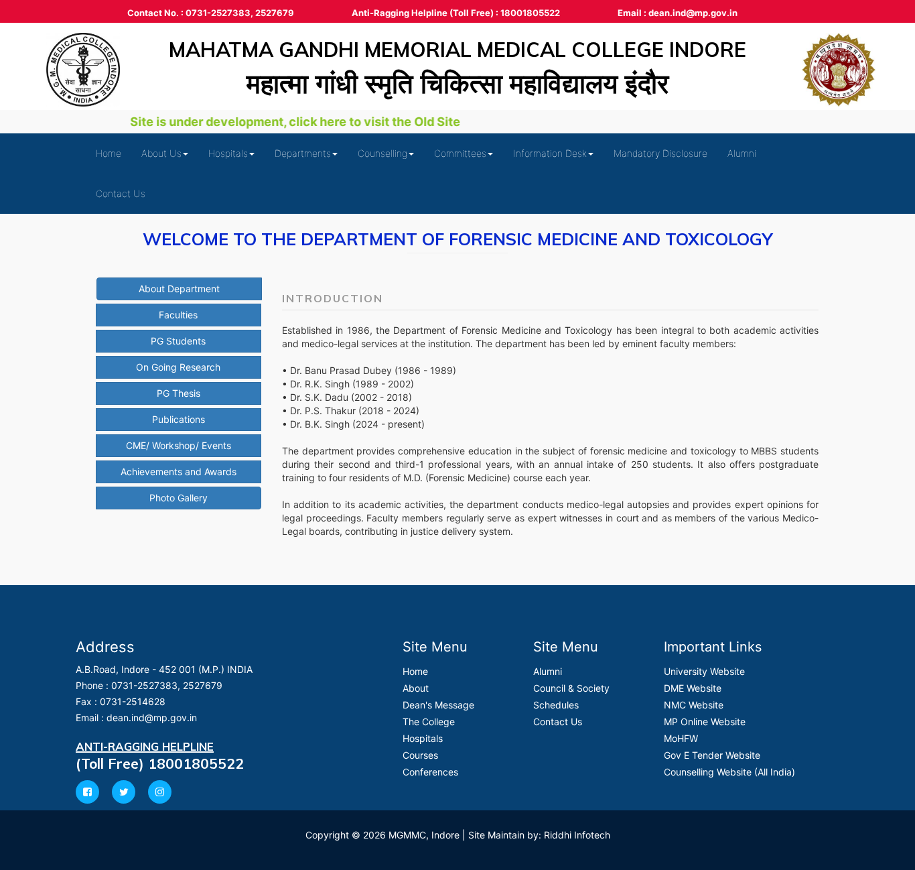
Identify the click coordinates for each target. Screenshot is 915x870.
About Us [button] (161, 153)
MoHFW (681, 738)
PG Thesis (178, 393)
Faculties (178, 314)
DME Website (692, 688)
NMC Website (693, 704)
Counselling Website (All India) (729, 772)
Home (108, 153)
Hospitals (423, 738)
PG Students (178, 341)
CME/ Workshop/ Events (178, 445)
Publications (178, 419)
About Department (179, 288)
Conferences (430, 772)
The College (429, 721)
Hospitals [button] (228, 153)
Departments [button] (303, 153)
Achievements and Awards (178, 471)
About (416, 688)
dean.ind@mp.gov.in (152, 717)
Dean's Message (438, 704)
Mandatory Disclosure (660, 153)
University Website (704, 671)
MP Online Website (705, 721)
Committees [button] (460, 153)
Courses (420, 755)
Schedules (556, 704)
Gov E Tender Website (712, 755)
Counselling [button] (382, 153)
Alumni (741, 153)
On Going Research (178, 367)
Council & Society (571, 688)
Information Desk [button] (550, 153)
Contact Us (120, 193)
